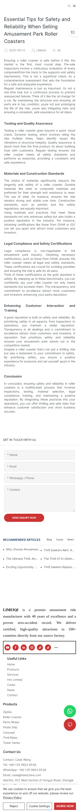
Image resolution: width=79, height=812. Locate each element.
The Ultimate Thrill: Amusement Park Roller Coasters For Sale (22, 558)
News (70, 539)
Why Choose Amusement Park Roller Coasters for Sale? (23, 549)
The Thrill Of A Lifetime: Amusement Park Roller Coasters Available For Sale (60, 558)
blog (49, 539)
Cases (59, 539)
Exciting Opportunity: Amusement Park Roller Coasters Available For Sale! (22, 567)
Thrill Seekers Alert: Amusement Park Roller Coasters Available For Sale (60, 550)
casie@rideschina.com (26, 775)
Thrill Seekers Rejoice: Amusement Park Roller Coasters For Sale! (60, 567)
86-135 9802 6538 (23, 764)
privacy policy (12, 797)
